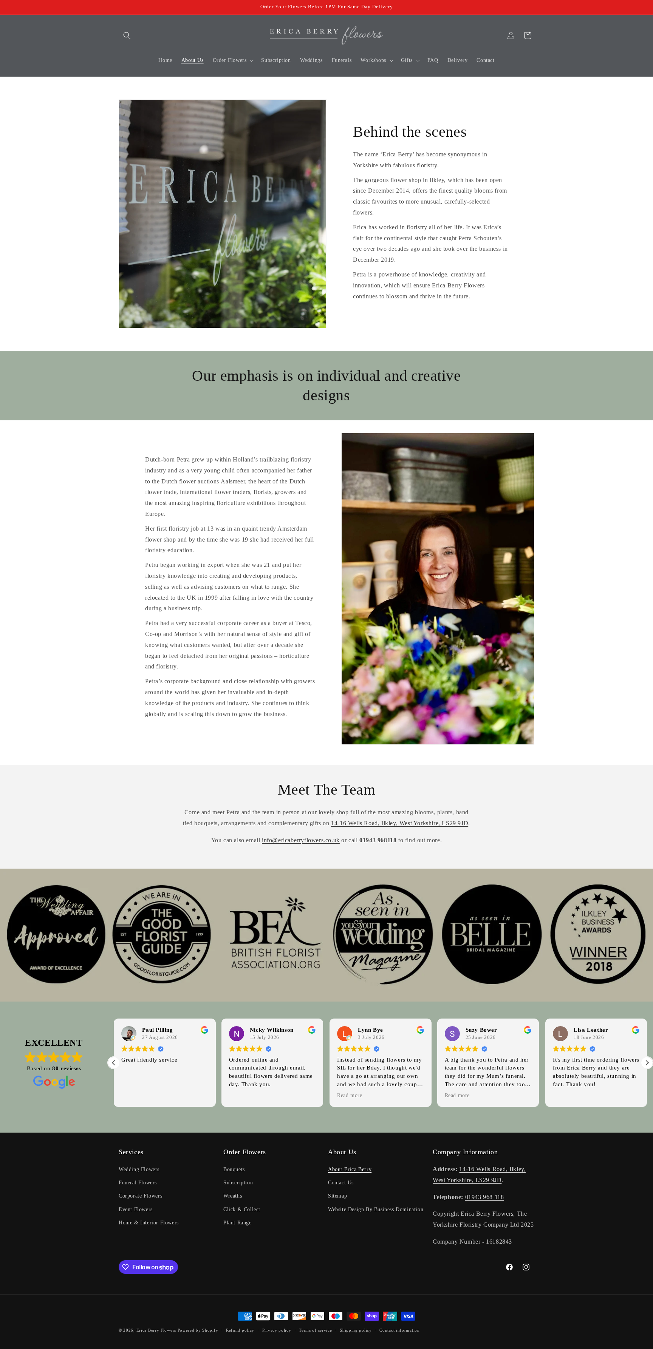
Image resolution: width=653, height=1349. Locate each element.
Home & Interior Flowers (149, 1223)
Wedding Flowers (139, 1169)
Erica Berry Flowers (156, 1330)
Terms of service (315, 1330)
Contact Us (341, 1182)
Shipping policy (356, 1330)
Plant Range (237, 1223)
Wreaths (232, 1196)
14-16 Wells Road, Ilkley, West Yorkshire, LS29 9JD (399, 823)
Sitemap (337, 1196)
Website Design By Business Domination (375, 1209)
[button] (127, 35)
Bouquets (234, 1169)
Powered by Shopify (198, 1330)
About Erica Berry (349, 1169)
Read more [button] (349, 1095)
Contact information (399, 1330)
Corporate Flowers (140, 1196)
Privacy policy (276, 1330)
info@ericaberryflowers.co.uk (301, 840)
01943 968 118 (484, 1197)
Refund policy (240, 1330)
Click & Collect (241, 1209)
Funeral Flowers (138, 1182)
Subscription (238, 1182)
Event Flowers (136, 1209)
